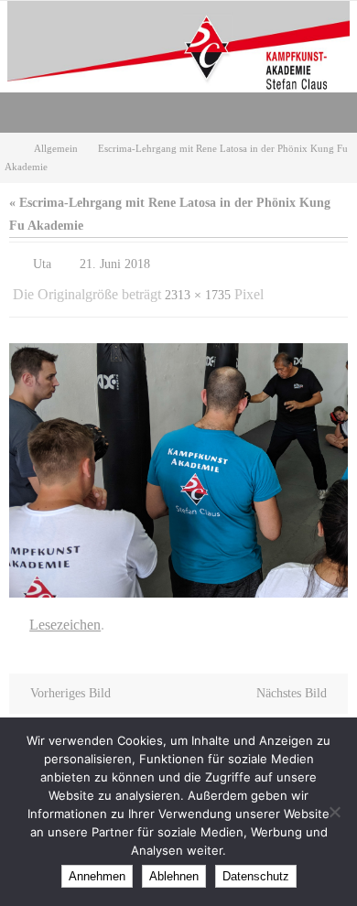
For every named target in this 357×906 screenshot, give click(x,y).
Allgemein (56, 148)
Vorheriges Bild (70, 680)
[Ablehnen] (334, 812)
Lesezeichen (65, 613)
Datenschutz (255, 876)
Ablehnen (174, 876)
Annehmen (97, 876)
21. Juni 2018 (115, 262)
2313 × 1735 (198, 289)
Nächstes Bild (291, 680)
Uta (42, 262)
